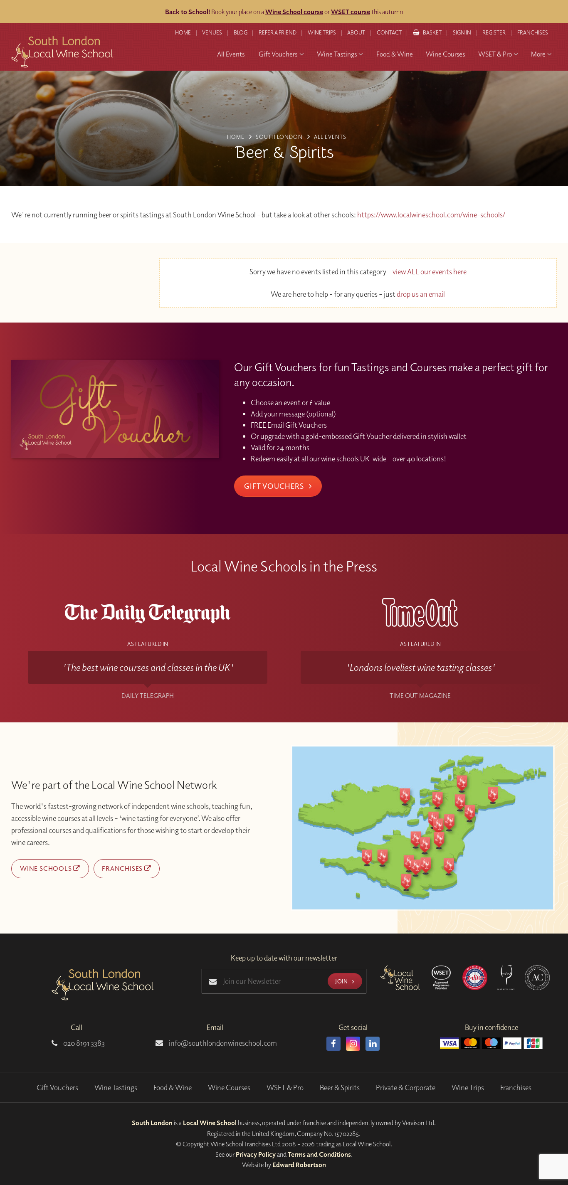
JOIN (342, 981)
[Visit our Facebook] (333, 1044)
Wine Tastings (115, 1087)
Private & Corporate (405, 1087)
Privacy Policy (256, 1154)
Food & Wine (172, 1087)
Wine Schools (46, 868)
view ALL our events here (430, 271)
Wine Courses (229, 1087)
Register (494, 32)
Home (183, 32)
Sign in (462, 32)
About (356, 32)
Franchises (532, 32)
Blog (240, 32)
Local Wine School (210, 1122)
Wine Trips (468, 1087)
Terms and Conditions (319, 1154)
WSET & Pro (285, 1087)
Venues (212, 32)
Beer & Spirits (340, 1087)
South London (152, 1122)
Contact (389, 32)
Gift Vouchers (275, 485)
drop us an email (421, 294)
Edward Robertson (299, 1164)
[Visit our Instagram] (353, 1044)
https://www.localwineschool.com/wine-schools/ (431, 214)
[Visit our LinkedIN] (372, 1044)
